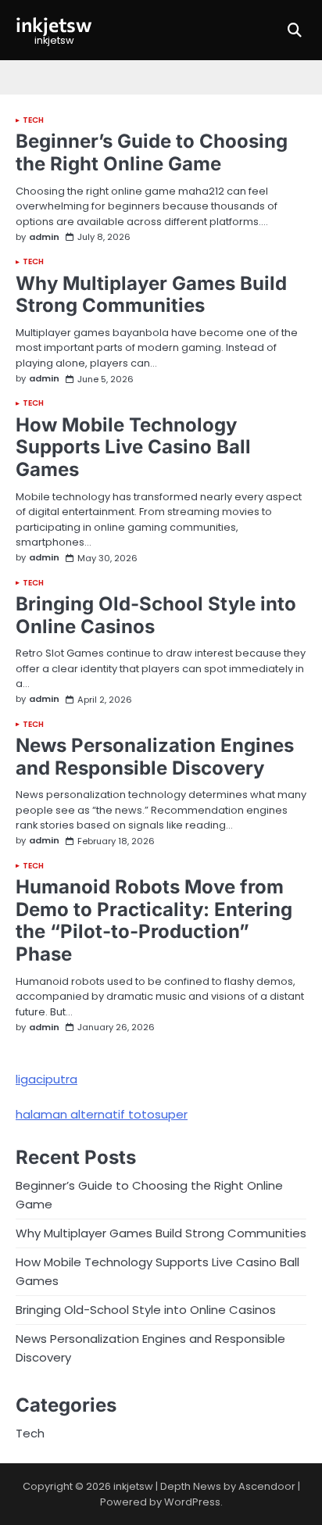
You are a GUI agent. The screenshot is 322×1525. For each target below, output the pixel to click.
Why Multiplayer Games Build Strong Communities (151, 294)
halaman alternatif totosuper (102, 1114)
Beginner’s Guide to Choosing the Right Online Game (152, 152)
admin (44, 237)
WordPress (192, 1502)
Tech (33, 120)
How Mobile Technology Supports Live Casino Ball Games (133, 447)
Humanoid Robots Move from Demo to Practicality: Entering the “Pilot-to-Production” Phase (154, 920)
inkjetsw (54, 24)
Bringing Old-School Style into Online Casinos (156, 615)
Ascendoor (266, 1486)
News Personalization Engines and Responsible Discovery (155, 756)
